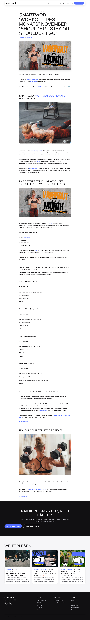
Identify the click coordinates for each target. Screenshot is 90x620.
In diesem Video (43, 410)
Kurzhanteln (27, 237)
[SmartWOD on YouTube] (10, 603)
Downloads (39, 607)
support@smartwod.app (60, 602)
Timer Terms (74, 609)
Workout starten (23, 421)
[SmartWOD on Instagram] (6, 603)
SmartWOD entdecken (32, 526)
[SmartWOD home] (11, 3)
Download (79, 3)
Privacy (72, 602)
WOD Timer (46, 3)
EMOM (39, 86)
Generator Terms (75, 607)
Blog (68, 3)
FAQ (72, 3)
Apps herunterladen (13, 526)
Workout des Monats (33, 11)
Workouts (22, 11)
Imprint (72, 600)
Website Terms (74, 605)
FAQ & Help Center (58, 600)
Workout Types (61, 3)
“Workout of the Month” (32, 79)
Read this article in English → (26, 37)
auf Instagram (33, 168)
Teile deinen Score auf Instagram (37, 489)
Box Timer (53, 3)
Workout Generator (37, 3)
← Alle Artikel (23, 496)
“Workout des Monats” (50, 95)
